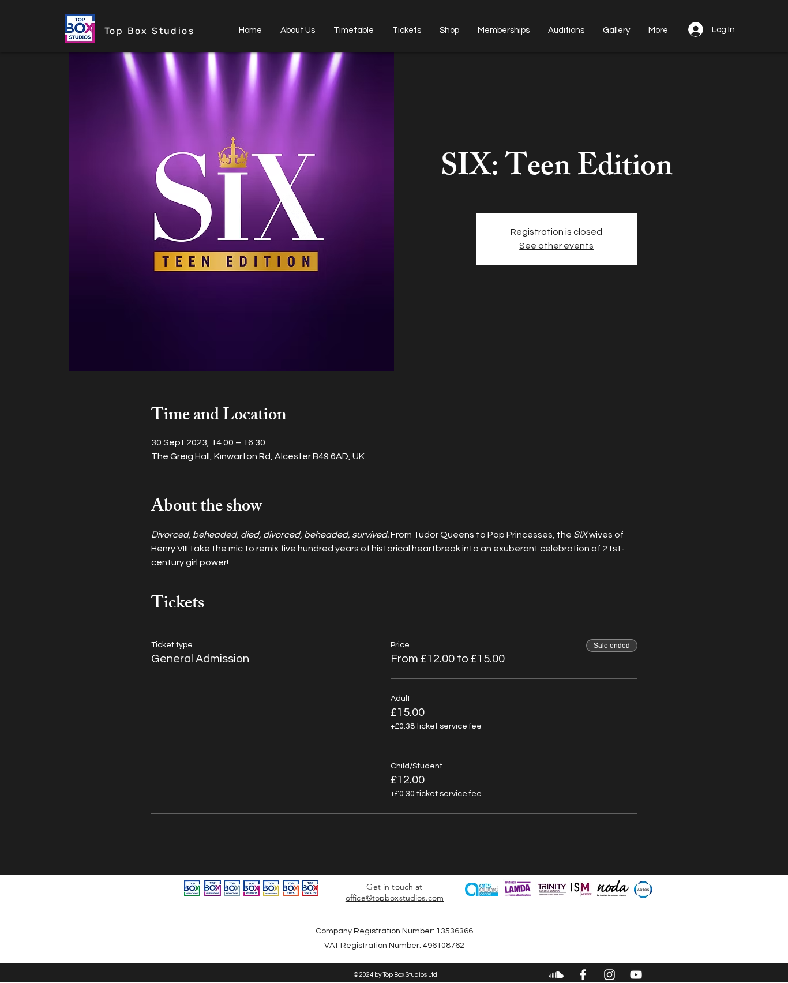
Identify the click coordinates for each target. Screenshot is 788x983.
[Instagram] (609, 974)
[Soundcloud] (556, 974)
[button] (503, 30)
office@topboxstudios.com (395, 897)
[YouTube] (636, 974)
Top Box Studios (149, 30)
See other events (556, 245)
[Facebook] (583, 974)
